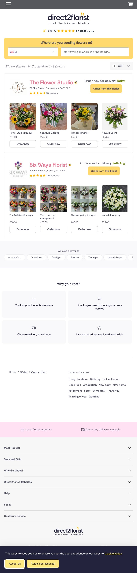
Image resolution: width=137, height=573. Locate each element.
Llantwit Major (115, 257)
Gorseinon (36, 257)
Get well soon (111, 379)
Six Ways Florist (48, 164)
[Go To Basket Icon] (130, 4)
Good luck (74, 385)
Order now (23, 144)
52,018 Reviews (85, 31)
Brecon (75, 257)
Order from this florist (106, 88)
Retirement (75, 390)
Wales (24, 372)
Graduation (90, 385)
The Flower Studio (51, 82)
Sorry (87, 390)
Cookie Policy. (113, 553)
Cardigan (56, 257)
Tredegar (93, 257)
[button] (8, 4)
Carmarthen (38, 372)
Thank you (113, 390)
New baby (105, 385)
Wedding (94, 396)
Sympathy (99, 390)
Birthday (95, 379)
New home (119, 385)
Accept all (15, 563)
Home (12, 372)
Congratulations (78, 379)
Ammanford (14, 257)
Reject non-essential (43, 563)
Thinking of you (77, 396)
